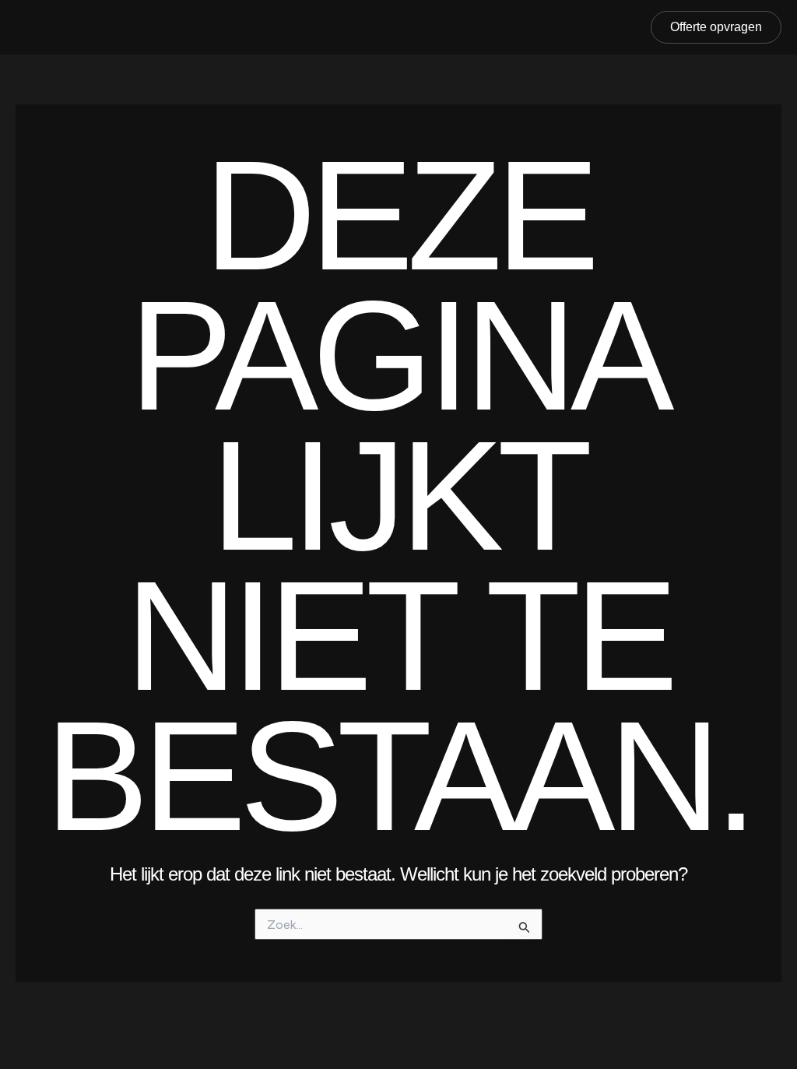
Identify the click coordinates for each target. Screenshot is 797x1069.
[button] (716, 27)
